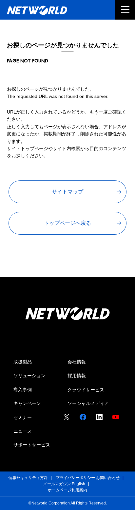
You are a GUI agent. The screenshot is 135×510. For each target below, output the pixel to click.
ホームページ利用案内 (67, 490)
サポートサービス (31, 444)
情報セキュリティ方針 (28, 478)
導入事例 (22, 389)
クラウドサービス (86, 389)
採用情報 (77, 375)
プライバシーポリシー (75, 478)
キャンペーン (27, 403)
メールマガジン (57, 484)
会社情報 (77, 361)
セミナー (22, 417)
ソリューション (29, 375)
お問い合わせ (108, 478)
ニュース (22, 431)
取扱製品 (22, 361)
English (78, 484)
